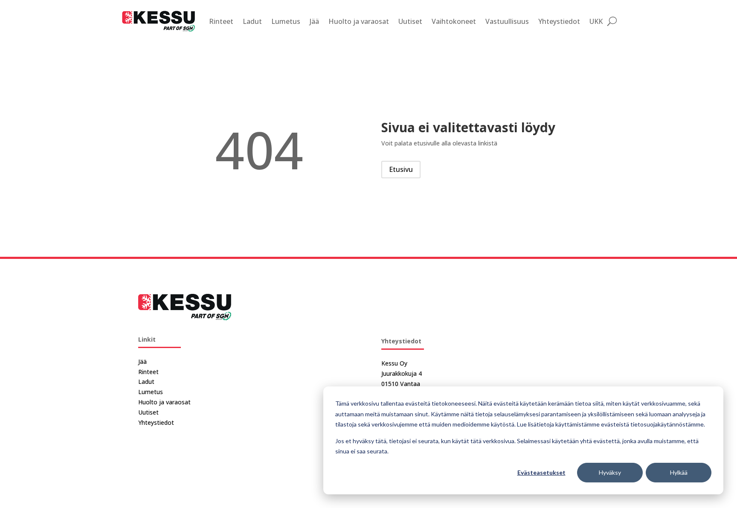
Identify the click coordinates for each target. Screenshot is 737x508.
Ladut (252, 21)
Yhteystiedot (559, 21)
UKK (596, 21)
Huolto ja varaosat (358, 21)
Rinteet (221, 21)
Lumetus (285, 21)
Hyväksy (610, 472)
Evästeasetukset (541, 472)
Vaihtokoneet (454, 21)
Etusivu (401, 169)
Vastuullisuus (507, 21)
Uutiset (410, 21)
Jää (314, 21)
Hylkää (679, 472)
